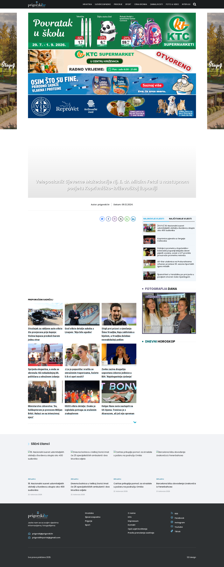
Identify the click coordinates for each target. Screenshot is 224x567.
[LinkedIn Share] (133, 218)
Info (130, 517)
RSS (176, 513)
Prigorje (118, 4)
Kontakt (131, 525)
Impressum (133, 521)
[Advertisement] (82, 240)
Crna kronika (140, 4)
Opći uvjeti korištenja (137, 529)
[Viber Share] (114, 218)
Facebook (179, 518)
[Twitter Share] (120, 218)
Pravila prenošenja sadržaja (141, 533)
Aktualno (35, 126)
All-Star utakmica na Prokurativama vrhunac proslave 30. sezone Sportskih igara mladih (175, 264)
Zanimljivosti (156, 4)
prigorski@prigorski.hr (42, 533)
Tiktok (177, 531)
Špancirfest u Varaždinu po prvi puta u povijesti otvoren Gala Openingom (175, 275)
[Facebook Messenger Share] (102, 218)
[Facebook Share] (108, 218)
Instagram (180, 522)
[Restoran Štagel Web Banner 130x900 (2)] (8, 128)
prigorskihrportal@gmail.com (46, 537)
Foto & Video (172, 4)
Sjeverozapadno (103, 4)
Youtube (179, 527)
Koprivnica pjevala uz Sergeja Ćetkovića (171, 239)
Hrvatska (87, 4)
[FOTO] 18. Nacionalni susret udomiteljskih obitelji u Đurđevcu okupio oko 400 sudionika (176, 228)
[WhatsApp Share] (127, 218)
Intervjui (186, 4)
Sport (128, 4)
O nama (131, 513)
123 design (191, 557)
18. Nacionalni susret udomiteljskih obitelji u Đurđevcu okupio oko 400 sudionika (46, 487)
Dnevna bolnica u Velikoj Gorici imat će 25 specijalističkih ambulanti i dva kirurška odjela (90, 487)
